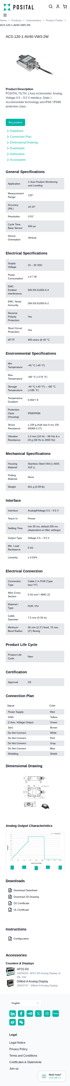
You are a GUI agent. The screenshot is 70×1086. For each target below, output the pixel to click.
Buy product (15, 122)
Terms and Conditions (23, 1055)
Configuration (21, 938)
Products (16, 20)
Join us (13, 1068)
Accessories (18, 159)
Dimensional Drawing (24, 142)
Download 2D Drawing (26, 896)
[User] (50, 6)
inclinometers (33, 20)
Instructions (17, 154)
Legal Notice (17, 1042)
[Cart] (65, 6)
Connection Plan (20, 136)
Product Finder (54, 20)
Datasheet (16, 130)
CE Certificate (21, 903)
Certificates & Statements (25, 1062)
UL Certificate (21, 909)
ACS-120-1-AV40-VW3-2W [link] (15, 25)
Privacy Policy (18, 1049)
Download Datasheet (25, 890)
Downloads (17, 148)
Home (3, 20)
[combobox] (25, 1003)
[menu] (3, 14)
